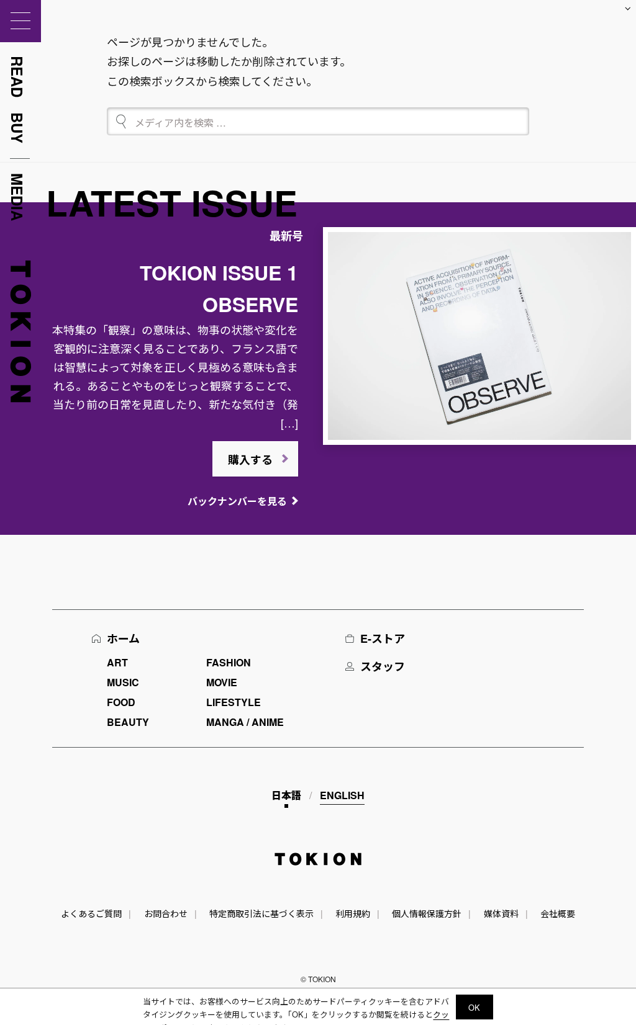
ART (117, 662)
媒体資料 (501, 913)
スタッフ (382, 666)
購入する (250, 460)
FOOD (121, 702)
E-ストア (382, 638)
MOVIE (221, 682)
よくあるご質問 (91, 913)
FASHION (228, 662)
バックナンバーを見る (237, 501)
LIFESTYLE (233, 702)
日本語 (286, 795)
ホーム (123, 638)
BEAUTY (128, 722)
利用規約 (352, 913)
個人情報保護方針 (426, 913)
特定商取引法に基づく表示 (261, 913)
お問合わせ (166, 913)
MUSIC (123, 682)
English (342, 795)
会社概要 (557, 913)
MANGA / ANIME (245, 722)
